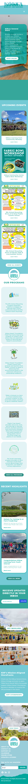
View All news (14, 578)
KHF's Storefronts (14, 695)
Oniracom (8, 780)
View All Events (14, 265)
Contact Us (6, 749)
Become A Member (14, 55)
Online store (6, 755)
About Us (5, 747)
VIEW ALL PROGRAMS (14, 475)
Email (2, 764)
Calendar (5, 753)
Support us (6, 751)
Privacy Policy (5, 778)
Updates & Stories (8, 757)
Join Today (14, 728)
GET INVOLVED (14, 628)
